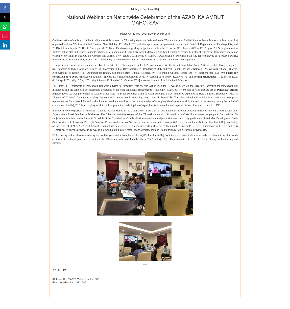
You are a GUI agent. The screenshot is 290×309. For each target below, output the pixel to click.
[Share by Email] (5, 35)
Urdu (78, 282)
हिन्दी (84, 282)
